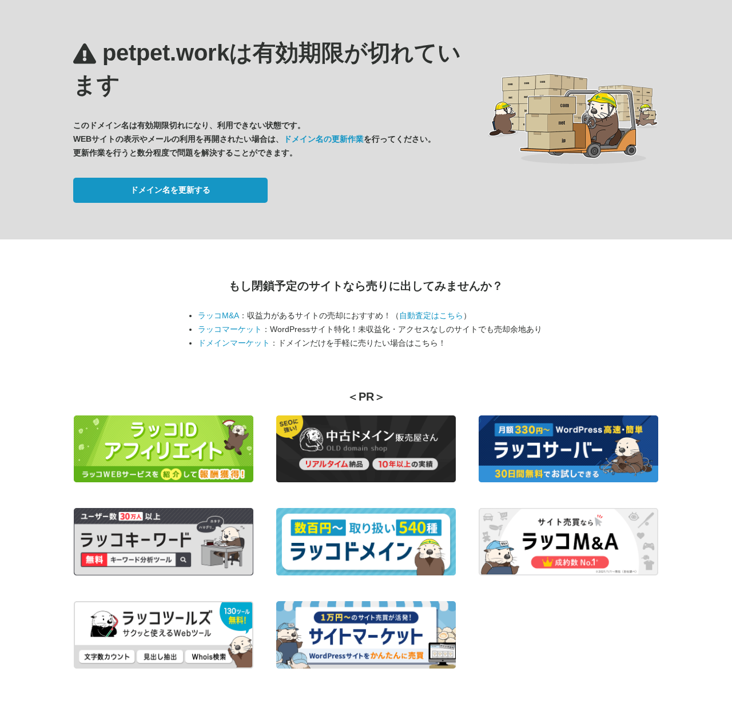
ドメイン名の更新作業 (324, 138)
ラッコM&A (218, 315)
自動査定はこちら (431, 315)
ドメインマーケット (234, 342)
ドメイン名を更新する (170, 189)
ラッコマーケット (230, 329)
